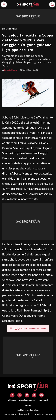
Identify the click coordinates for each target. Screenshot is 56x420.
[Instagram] (19, 395)
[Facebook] (12, 395)
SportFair (6, 29)
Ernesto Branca (10, 70)
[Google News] (34, 395)
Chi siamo (12, 400)
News (14, 29)
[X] (27, 395)
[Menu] (4, 4)
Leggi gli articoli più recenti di (29, 328)
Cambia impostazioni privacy (28, 410)
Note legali (43, 400)
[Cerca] (52, 4)
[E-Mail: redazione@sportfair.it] (41, 395)
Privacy (28, 405)
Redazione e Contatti (27, 400)
